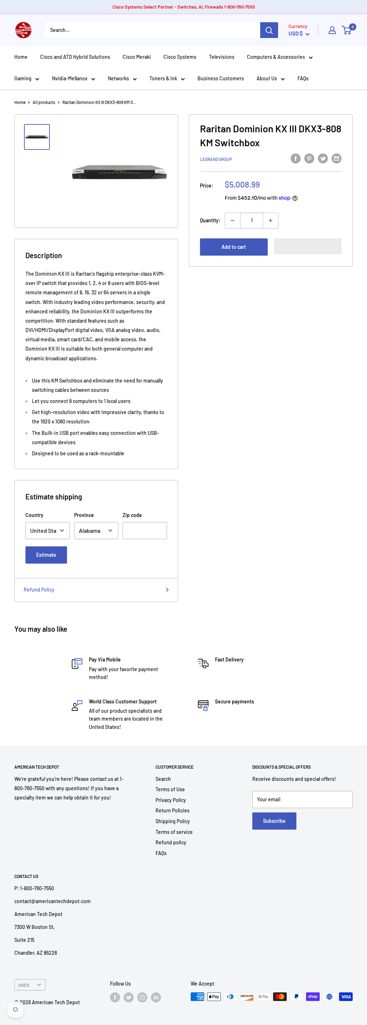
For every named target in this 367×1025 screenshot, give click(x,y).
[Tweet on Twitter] (323, 158)
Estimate (46, 555)
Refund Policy (39, 590)
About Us (267, 78)
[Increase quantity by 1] (270, 220)
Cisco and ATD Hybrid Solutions (75, 57)
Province (84, 515)
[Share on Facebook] (296, 158)
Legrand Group (216, 159)
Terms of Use (170, 789)
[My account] (332, 30)
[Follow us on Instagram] (142, 997)
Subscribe (274, 821)
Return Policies (173, 810)
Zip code (132, 515)
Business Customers (220, 78)
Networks (118, 78)
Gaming (23, 78)
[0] (346, 30)
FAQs (303, 78)
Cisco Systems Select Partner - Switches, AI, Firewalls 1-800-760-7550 (184, 7)
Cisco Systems (179, 57)
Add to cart (233, 247)
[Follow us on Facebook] (115, 997)
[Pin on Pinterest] (309, 158)
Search (163, 779)
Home (21, 57)
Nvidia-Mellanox (69, 78)
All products (44, 102)
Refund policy (171, 842)
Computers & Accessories (276, 57)
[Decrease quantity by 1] (232, 220)
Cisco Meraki (137, 57)
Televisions (221, 57)
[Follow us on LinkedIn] (156, 997)
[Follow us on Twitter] (129, 997)
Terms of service (174, 832)
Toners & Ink (163, 78)
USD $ (23, 984)
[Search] (269, 30)
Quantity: (210, 220)
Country (34, 515)
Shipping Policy (173, 821)
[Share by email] (337, 158)
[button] (308, 246)
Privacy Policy (171, 800)
